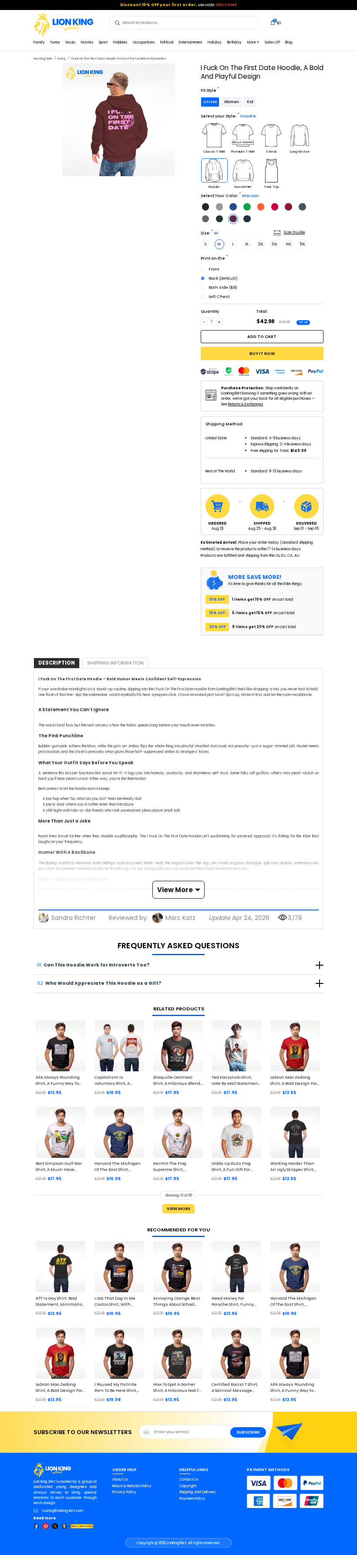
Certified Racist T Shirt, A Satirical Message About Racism (235, 1387)
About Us (120, 1479)
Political (167, 42)
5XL (302, 244)
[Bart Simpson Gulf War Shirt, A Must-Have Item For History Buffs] (60, 1132)
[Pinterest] (46, 1526)
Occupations (144, 42)
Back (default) (223, 278)
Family (39, 42)
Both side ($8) (223, 287)
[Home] (63, 24)
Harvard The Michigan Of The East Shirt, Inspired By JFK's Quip (117, 1166)
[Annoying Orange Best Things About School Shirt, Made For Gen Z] (178, 1266)
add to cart (261, 336)
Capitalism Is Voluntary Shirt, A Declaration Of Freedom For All (119, 1080)
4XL (288, 244)
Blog (289, 42)
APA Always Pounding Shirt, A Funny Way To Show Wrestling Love (58, 1080)
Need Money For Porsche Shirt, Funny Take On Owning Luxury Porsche (236, 1301)
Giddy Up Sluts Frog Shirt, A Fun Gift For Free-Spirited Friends (234, 1166)
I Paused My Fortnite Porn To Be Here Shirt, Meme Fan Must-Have (118, 1387)
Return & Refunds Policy (132, 1485)
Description (56, 662)
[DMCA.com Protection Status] (82, 1525)
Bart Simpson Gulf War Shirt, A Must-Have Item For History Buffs (59, 1166)
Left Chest (219, 296)
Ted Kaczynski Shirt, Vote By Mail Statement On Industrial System (236, 1080)
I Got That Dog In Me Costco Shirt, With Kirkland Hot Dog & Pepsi (114, 1301)
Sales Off (272, 42)
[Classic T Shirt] (214, 135)
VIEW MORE (178, 1208)
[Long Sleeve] (300, 135)
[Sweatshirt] (242, 170)
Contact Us (189, 1479)
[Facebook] (37, 1526)
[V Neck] (271, 135)
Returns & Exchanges (245, 404)
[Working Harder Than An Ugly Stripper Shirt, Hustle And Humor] (295, 1132)
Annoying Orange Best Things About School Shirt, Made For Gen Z (176, 1301)
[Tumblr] (64, 1526)
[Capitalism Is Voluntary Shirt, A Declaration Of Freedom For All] (119, 1046)
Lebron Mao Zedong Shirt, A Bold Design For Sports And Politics (293, 1080)
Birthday (234, 42)
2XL (260, 244)
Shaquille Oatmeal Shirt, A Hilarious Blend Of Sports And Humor (176, 1080)
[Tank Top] (271, 170)
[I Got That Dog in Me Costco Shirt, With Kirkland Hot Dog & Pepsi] (119, 1266)
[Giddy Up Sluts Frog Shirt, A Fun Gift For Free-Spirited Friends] (236, 1132)
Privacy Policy (124, 1492)
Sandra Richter (73, 917)
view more (175, 889)
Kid (250, 101)
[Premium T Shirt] (242, 135)
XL (247, 244)
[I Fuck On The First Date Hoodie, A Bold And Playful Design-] (118, 120)
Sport (103, 42)
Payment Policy (192, 1498)
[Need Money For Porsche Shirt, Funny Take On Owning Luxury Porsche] (236, 1266)
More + (253, 42)
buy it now (262, 353)
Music (71, 42)
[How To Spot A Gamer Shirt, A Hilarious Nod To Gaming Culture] (178, 1353)
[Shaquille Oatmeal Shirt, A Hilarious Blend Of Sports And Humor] (178, 1046)
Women (231, 101)
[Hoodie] (214, 170)
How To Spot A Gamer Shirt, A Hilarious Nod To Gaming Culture (177, 1387)
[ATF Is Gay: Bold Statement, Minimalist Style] (60, 1266)
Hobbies (120, 42)
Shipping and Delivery (197, 1492)
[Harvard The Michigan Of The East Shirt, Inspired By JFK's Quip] (119, 1132)
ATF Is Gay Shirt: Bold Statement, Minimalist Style (60, 1301)
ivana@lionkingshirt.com (62, 1510)
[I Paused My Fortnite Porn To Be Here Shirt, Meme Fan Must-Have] (119, 1353)
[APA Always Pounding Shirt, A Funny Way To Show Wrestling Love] (60, 1046)
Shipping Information (115, 662)
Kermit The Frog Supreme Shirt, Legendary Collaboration (169, 1166)
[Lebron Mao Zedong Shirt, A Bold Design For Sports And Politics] (295, 1046)
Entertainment (190, 42)
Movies (87, 42)
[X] (55, 1526)
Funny (55, 42)
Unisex (210, 101)
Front (214, 269)
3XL (274, 244)
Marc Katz (180, 917)
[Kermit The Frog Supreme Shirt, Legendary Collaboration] (178, 1132)
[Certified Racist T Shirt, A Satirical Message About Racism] (236, 1353)
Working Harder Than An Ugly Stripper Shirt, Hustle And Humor (292, 1166)
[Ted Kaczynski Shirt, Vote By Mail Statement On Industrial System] (236, 1046)
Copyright (187, 1485)
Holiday (215, 42)
